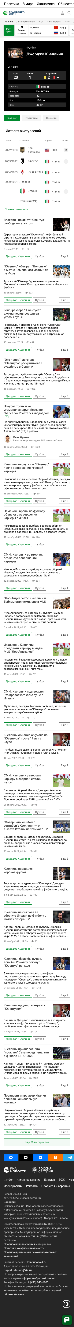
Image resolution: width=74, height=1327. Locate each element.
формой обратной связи (39, 1278)
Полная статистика (16, 209)
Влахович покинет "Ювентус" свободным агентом (24, 221)
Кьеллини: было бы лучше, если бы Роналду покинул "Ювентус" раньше (23, 962)
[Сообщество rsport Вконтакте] (40, 1157)
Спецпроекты (13, 1186)
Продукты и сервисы (55, 1186)
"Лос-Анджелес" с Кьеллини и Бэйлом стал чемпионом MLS (25, 600)
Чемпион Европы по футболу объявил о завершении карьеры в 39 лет (24, 514)
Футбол (31, 47)
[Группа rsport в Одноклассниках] (55, 1157)
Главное (8, 21)
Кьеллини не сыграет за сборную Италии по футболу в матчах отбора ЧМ (25, 916)
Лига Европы (54, 21)
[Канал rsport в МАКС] (11, 1157)
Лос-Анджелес (34, 149)
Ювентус (33, 160)
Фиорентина (35, 171)
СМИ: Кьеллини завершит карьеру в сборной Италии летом (22, 779)
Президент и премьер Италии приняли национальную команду (25, 1099)
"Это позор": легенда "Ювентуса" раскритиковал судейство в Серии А (23, 363)
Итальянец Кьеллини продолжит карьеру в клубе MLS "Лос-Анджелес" (23, 648)
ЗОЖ (62, 1179)
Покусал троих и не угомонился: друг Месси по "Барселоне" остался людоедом (26, 410)
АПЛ (67, 21)
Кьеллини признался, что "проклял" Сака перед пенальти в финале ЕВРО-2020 (26, 1052)
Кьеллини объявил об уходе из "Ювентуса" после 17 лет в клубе (26, 738)
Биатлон (49, 1179)
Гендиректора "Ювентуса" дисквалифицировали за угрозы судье (22, 313)
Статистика (32, 118)
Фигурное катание (28, 1179)
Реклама (32, 1186)
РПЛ (41, 21)
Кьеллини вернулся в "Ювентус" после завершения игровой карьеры (26, 468)
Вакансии (10, 1201)
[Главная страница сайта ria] (4, 13)
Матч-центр (9, 30)
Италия (32, 190)
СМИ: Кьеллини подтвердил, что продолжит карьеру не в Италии (24, 695)
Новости (51, 118)
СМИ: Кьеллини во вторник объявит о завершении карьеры (23, 558)
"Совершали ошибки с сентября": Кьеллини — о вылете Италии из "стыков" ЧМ (26, 825)
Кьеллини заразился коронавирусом (18, 870)
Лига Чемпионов (26, 21)
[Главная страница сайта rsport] (23, 13)
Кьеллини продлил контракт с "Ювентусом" (25, 1007)
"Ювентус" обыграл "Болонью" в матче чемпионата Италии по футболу (26, 270)
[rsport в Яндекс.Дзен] (26, 1157)
